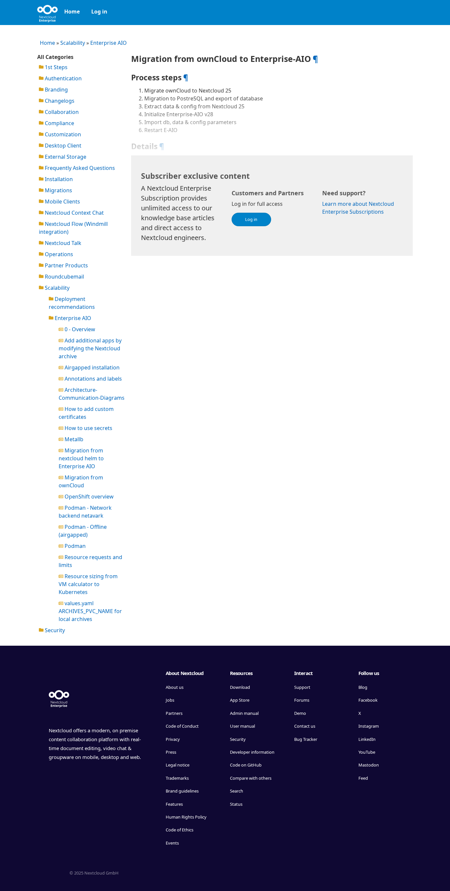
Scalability (72, 42)
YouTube (366, 752)
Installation (58, 179)
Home (72, 11)
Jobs (170, 700)
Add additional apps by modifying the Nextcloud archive (90, 348)
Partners (174, 713)
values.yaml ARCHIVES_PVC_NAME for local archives (90, 611)
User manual (242, 726)
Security (54, 630)
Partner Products (65, 265)
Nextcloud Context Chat (73, 212)
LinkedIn (367, 739)
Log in (99, 11)
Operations (58, 254)
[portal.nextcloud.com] (47, 11)
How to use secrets (87, 428)
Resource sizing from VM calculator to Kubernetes (88, 584)
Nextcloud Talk (62, 243)
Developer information (252, 752)
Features (174, 804)
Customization (62, 134)
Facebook (368, 700)
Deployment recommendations (72, 302)
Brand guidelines (182, 791)
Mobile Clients (61, 201)
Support (302, 687)
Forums (301, 700)
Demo (300, 713)
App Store (239, 700)
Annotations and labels (92, 378)
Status (236, 804)
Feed (363, 778)
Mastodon (368, 765)
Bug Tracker (305, 739)
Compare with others (250, 778)
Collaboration (61, 112)
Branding (55, 89)
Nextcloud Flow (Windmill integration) (73, 227)
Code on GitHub (246, 765)
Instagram (368, 726)
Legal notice (177, 765)
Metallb (73, 439)
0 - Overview (79, 329)
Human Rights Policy (186, 817)
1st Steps (55, 67)
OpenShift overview (88, 496)
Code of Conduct (182, 726)
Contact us (304, 726)
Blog (362, 687)
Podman (74, 546)
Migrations (57, 190)
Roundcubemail (63, 276)
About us (174, 687)
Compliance (58, 123)
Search (236, 791)
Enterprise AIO (108, 42)
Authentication (62, 78)
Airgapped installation (91, 367)
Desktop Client (62, 145)
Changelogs (58, 100)
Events (172, 843)
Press (171, 752)
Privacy (173, 739)
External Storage (64, 156)
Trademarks (177, 778)
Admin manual (244, 713)
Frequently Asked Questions (79, 168)
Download (240, 687)
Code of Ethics (179, 830)
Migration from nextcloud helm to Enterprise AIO (81, 458)
